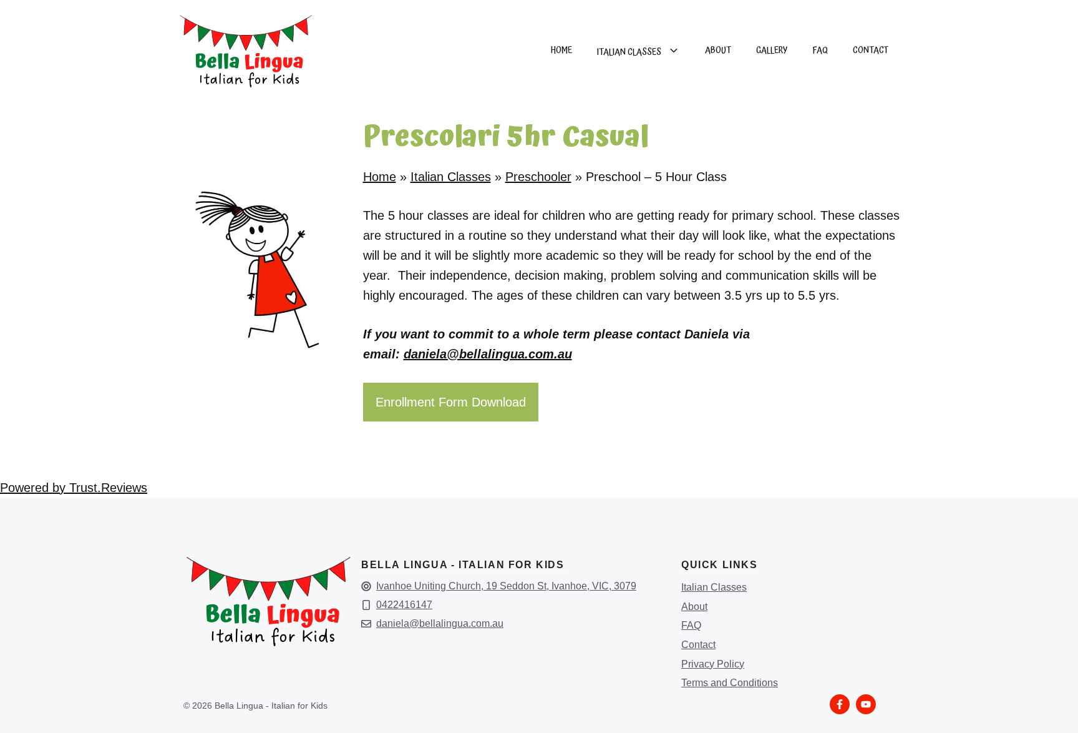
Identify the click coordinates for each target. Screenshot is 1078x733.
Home (561, 50)
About (694, 606)
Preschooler (538, 177)
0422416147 (404, 604)
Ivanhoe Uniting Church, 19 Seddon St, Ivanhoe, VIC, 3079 (506, 586)
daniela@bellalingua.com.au (488, 354)
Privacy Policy (712, 664)
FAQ (691, 625)
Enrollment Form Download (451, 402)
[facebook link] (840, 704)
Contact (698, 644)
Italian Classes (629, 52)
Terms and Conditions (729, 682)
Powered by (73, 487)
